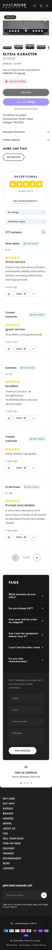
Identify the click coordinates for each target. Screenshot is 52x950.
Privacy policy (25, 945)
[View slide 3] (27, 783)
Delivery (9, 848)
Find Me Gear (12, 843)
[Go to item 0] (7, 47)
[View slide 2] (24, 783)
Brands (8, 813)
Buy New (9, 803)
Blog (6, 863)
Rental (7, 823)
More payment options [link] (26, 108)
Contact (8, 868)
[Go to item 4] (41, 47)
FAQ (5, 833)
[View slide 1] (21, 783)
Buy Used (9, 798)
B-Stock (8, 808)
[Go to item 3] (29, 46)
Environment (12, 858)
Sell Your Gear (13, 838)
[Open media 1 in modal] (45, 18)
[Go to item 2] (18, 47)
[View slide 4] (31, 783)
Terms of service (39, 945)
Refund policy (11, 945)
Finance (8, 853)
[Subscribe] (44, 895)
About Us (9, 828)
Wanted (8, 818)
